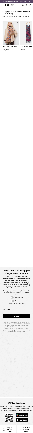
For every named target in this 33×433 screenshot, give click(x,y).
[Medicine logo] (10, 5)
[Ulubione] (26, 5)
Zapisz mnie (16, 316)
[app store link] (22, 420)
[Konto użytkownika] (23, 5)
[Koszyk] (29, 5)
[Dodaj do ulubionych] (17, 22)
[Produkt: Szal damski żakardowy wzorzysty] (11, 33)
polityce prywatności (19, 330)
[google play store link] (22, 415)
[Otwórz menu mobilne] (4, 5)
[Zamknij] (29, 1)
